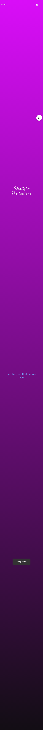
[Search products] (39, 117)
